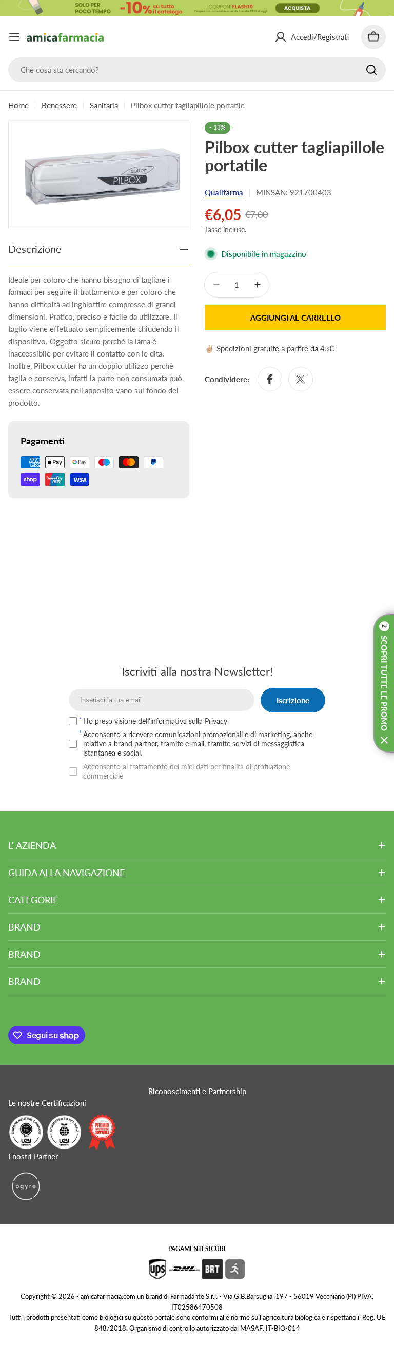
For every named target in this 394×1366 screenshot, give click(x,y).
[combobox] (197, 69)
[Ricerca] (371, 70)
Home (18, 105)
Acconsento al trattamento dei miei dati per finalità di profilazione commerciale (186, 771)
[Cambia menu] (14, 37)
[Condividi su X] (300, 379)
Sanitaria (104, 105)
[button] (383, 683)
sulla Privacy (208, 721)
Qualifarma (224, 192)
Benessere (59, 105)
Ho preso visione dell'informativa (155, 721)
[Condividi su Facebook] (270, 379)
